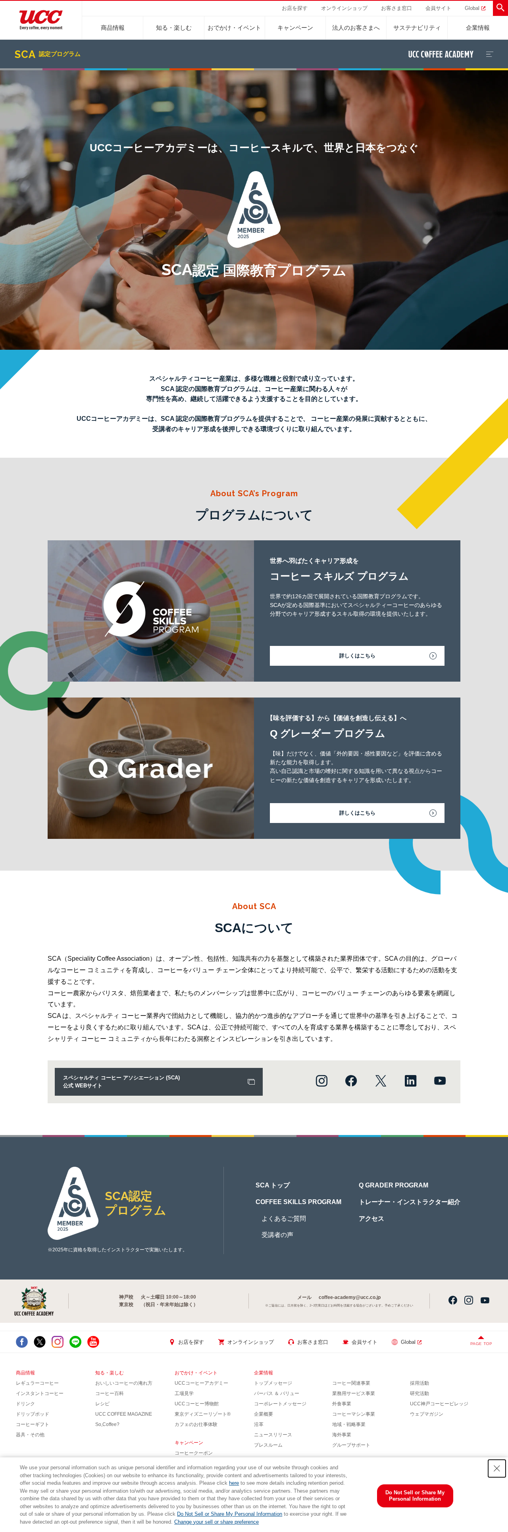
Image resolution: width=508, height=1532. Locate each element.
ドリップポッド (32, 1414)
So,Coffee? (107, 1424)
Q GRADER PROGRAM (393, 1185)
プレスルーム (268, 1445)
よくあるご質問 (284, 1218)
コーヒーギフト (32, 1424)
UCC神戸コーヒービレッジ (439, 1404)
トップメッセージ (273, 1383)
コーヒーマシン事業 (353, 1414)
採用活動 (419, 1383)
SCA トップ (273, 1185)
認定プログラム (48, 54)
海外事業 (341, 1435)
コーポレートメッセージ (280, 1404)
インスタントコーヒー (40, 1393)
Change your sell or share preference (216, 1522)
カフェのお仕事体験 (196, 1424)
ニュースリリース (273, 1435)
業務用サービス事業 (353, 1393)
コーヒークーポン (194, 1453)
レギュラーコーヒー (37, 1383)
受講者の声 (277, 1234)
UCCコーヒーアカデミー (201, 1383)
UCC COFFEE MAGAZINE (123, 1414)
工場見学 (184, 1393)
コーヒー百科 (109, 1393)
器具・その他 (30, 1435)
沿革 (259, 1424)
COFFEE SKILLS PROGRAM (298, 1202)
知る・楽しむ (174, 27)
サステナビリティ (417, 27)
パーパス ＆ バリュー (276, 1393)
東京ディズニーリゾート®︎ (203, 1414)
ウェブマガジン (426, 1414)
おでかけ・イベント (234, 27)
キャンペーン (295, 27)
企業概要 (263, 1414)
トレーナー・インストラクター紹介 (409, 1202)
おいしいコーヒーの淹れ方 (123, 1383)
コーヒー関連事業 (351, 1383)
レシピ (102, 1404)
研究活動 (419, 1393)
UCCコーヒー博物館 (197, 1404)
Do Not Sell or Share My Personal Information (229, 1514)
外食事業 (341, 1404)
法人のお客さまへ (356, 27)
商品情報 (113, 27)
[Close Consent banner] (497, 1468)
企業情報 (478, 27)
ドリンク (25, 1404)
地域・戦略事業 (349, 1424)
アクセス (371, 1218)
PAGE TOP (481, 1343)
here (234, 1483)
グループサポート (351, 1445)
